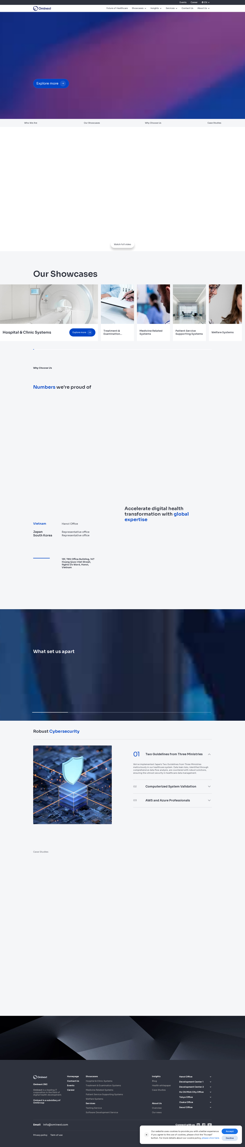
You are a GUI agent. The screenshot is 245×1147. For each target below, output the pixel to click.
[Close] (146, 1134)
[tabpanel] (74, 680)
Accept (230, 1131)
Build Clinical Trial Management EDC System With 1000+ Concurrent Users (57, 925)
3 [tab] (121, 712)
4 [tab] (157, 712)
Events (183, 2)
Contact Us (187, 8)
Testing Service (94, 1108)
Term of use (56, 1135)
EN (205, 2)
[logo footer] (40, 1077)
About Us (202, 8)
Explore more (47, 83)
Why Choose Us (153, 123)
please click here (210, 1138)
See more (101, 932)
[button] (172, 754)
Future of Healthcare (117, 8)
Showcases (138, 8)
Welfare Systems (94, 1099)
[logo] (42, 8)
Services (170, 8)
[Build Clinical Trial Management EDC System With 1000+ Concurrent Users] (63, 893)
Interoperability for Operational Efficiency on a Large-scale (59, 994)
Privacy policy (40, 1135)
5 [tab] (193, 712)
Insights (154, 8)
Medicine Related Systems (99, 1090)
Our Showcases (92, 123)
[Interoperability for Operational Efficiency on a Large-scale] (63, 963)
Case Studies (214, 123)
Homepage (73, 1076)
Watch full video (122, 244)
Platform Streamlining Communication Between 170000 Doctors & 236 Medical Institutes (151, 925)
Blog (154, 1081)
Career (194, 2)
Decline (230, 1138)
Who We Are (30, 123)
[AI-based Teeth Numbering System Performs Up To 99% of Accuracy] (156, 963)
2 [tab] (86, 712)
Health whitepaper (161, 1085)
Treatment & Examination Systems (103, 1085)
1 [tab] (50, 712)
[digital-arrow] (35, 97)
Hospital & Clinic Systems (99, 1081)
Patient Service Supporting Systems (104, 1094)
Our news (157, 1112)
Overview (157, 1108)
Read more (184, 858)
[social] (198, 1125)
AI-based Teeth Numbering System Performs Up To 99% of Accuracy (152, 996)
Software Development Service (102, 1112)
